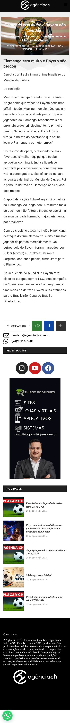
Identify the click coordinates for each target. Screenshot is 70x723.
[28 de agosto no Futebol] (13, 577)
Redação (25, 46)
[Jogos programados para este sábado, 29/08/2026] (13, 554)
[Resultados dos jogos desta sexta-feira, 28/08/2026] (13, 507)
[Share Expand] (61, 326)
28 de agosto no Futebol (38, 575)
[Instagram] (22, 368)
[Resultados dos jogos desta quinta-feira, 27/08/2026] (13, 601)
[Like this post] (38, 326)
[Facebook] (48, 368)
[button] (7, 716)
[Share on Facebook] (49, 326)
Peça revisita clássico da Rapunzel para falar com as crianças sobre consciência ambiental (44, 528)
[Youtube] (35, 368)
